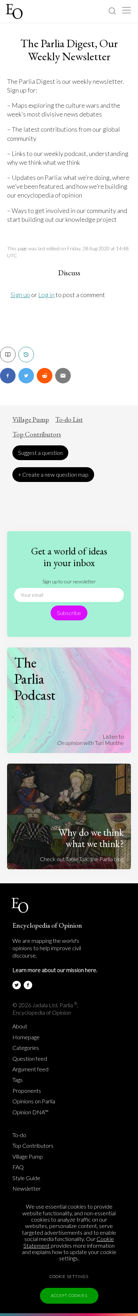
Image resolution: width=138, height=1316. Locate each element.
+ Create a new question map (53, 474)
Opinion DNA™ (30, 1112)
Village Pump (30, 420)
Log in (46, 295)
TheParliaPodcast (35, 678)
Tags (17, 1080)
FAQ (18, 1167)
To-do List (69, 420)
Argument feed (30, 1069)
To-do (19, 1135)
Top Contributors (36, 434)
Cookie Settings (69, 1276)
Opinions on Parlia (33, 1101)
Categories (25, 1048)
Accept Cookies (69, 1295)
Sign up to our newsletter (69, 581)
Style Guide (26, 1178)
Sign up (20, 295)
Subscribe (69, 612)
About (19, 1026)
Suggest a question (40, 452)
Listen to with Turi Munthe (90, 739)
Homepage (26, 1037)
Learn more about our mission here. (54, 969)
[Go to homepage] (15, 11)
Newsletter (26, 1188)
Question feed (29, 1058)
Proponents (26, 1091)
